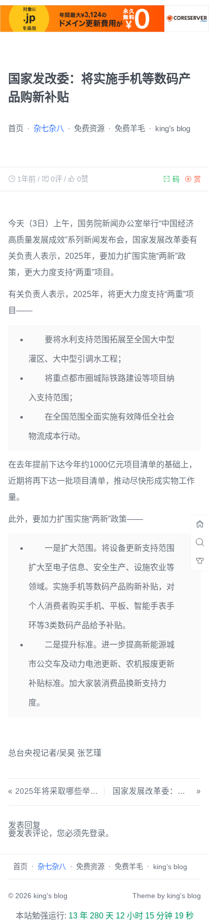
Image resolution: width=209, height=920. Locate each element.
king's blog (50, 896)
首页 (15, 128)
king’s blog (172, 128)
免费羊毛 (130, 128)
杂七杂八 (48, 128)
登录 (97, 833)
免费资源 (89, 128)
